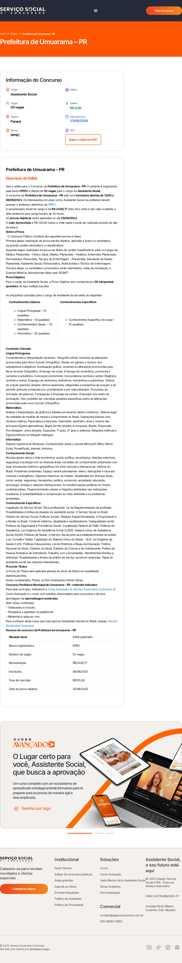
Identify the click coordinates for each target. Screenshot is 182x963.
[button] (95, 11)
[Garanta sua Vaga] (15, 808)
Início (3, 33)
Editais (14, 33)
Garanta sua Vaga (35, 808)
